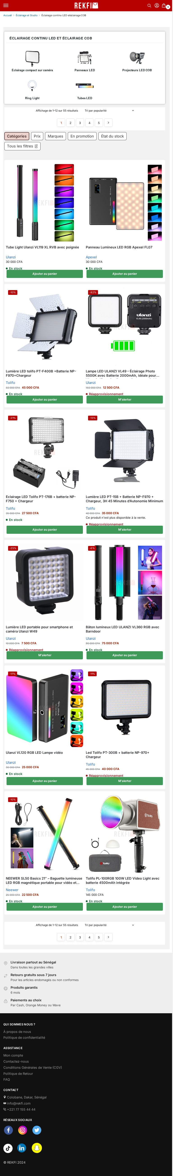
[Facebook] (8, 1134)
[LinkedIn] (22, 1152)
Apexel (91, 257)
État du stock (112, 136)
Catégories (17, 136)
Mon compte (13, 1055)
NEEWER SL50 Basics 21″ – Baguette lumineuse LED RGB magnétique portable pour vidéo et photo (44, 880)
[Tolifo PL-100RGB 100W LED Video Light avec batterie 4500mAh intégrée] (125, 834)
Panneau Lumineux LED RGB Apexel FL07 (119, 247)
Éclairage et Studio (27, 15)
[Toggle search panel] (149, 5)
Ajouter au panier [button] (44, 273)
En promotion (82, 136)
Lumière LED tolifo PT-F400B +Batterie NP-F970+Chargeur (41, 373)
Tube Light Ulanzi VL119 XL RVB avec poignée (42, 247)
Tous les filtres (20, 146)
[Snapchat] (37, 1152)
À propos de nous (17, 1032)
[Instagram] (23, 1134)
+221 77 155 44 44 (20, 1109)
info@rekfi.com (18, 1103)
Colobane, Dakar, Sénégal (26, 1097)
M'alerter (124, 399)
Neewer (12, 890)
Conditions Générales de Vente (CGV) (32, 1068)
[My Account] (156, 6)
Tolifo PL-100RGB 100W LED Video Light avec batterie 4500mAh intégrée (122, 880)
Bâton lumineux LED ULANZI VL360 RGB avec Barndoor (122, 629)
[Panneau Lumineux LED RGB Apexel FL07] (125, 203)
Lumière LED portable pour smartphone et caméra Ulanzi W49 (39, 629)
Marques (55, 136)
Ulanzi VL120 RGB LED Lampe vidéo (34, 753)
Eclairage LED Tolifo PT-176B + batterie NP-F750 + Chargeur (41, 499)
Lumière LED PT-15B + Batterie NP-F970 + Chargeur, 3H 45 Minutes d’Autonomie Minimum (124, 499)
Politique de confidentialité (24, 1038)
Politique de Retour (18, 1074)
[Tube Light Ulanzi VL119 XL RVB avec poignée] (45, 203)
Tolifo (10, 383)
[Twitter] (37, 1134)
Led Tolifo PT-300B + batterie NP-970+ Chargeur (117, 755)
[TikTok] (8, 1152)
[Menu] (10, 5)
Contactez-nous (16, 1061)
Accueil (7, 15)
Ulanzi (11, 257)
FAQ (6, 1079)
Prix (37, 136)
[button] (164, 5)
